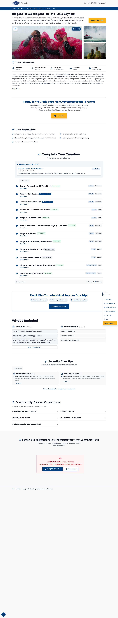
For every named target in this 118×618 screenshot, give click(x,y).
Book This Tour (97, 20)
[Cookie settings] (3, 614)
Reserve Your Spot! (59, 306)
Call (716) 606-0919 (53, 469)
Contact (47, 9)
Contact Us (72, 469)
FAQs (41, 9)
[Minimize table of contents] (115, 295)
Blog (35, 9)
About (54, 9)
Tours (20, 9)
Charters (29, 9)
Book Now (60, 116)
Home (14, 9)
